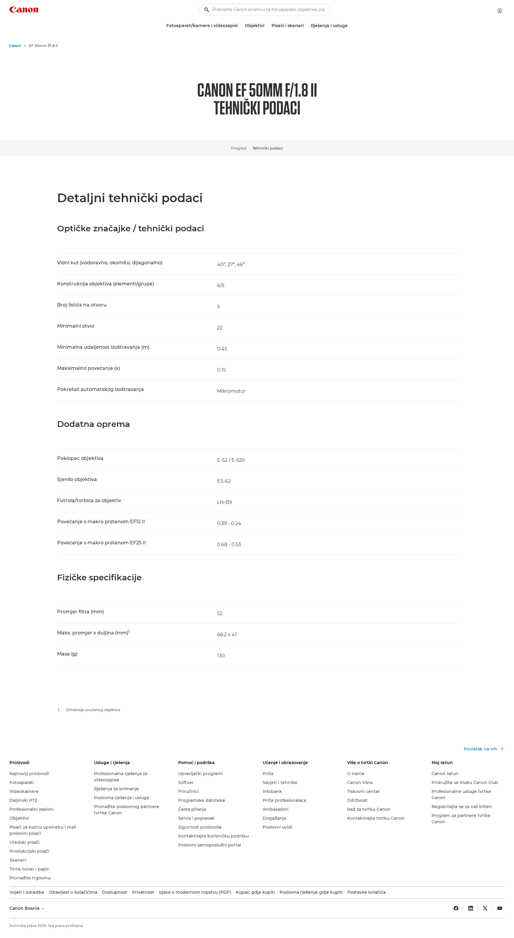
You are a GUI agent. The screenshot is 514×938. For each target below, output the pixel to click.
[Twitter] (485, 908)
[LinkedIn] (470, 908)
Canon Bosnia (25, 908)
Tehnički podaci (268, 148)
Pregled (239, 148)
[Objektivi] (266, 26)
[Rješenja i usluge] (350, 26)
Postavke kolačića (366, 892)
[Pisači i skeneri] (306, 26)
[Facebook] (456, 908)
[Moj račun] (499, 10)
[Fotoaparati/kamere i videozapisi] (240, 26)
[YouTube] (499, 908)
